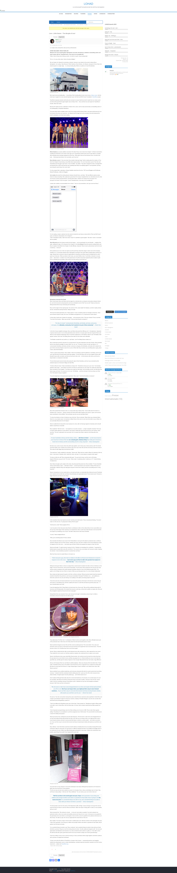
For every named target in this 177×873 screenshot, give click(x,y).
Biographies (68, 13)
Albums (106, 320)
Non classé (107, 341)
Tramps (106, 348)
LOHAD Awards (108, 339)
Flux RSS (52, 857)
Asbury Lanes (94, 95)
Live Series (107, 334)
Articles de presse (109, 323)
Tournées (82, 13)
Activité (58, 22)
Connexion (102, 13)
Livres (106, 336)
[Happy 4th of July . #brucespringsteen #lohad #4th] (108, 81)
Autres (106, 325)
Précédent (55, 37)
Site (106, 343)
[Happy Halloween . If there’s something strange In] (116, 174)
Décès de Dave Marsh (110, 356)
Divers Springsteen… (112, 378)
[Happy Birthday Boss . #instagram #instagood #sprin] (116, 198)
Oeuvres (76, 13)
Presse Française (108, 395)
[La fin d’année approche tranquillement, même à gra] (108, 249)
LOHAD (88, 4)
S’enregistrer (111, 13)
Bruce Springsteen (109, 327)
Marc (110, 374)
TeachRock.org (65, 843)
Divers (95, 13)
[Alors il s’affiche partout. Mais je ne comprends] (124, 175)
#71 (50, 45)
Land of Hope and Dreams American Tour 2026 (115, 365)
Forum (52, 22)
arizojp (110, 379)
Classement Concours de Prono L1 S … (115, 383)
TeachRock (95, 96)
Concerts (107, 329)
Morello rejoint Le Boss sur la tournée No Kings (115, 362)
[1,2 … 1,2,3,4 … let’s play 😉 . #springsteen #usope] (124, 196)
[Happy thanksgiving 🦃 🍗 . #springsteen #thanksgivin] (108, 166)
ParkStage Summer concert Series (112, 360)
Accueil (61, 13)
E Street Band (108, 332)
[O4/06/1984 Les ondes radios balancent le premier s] (116, 107)
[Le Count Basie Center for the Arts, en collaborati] (124, 118)
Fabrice (57, 39)
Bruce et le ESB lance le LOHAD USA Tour (114, 358)
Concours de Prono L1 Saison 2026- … (115, 372)
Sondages (107, 345)
